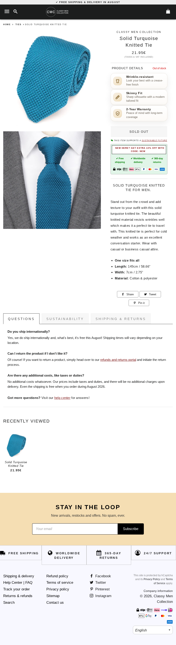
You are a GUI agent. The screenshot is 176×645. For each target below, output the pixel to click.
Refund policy (57, 576)
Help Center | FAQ (17, 583)
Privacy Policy (152, 579)
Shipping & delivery (18, 576)
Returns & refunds (17, 596)
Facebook (102, 576)
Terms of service (59, 583)
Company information (158, 591)
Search (9, 603)
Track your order (16, 589)
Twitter (100, 583)
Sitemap (52, 596)
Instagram (102, 596)
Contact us (55, 603)
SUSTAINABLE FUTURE (154, 140)
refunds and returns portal (118, 360)
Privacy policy (57, 589)
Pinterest (102, 589)
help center (62, 398)
